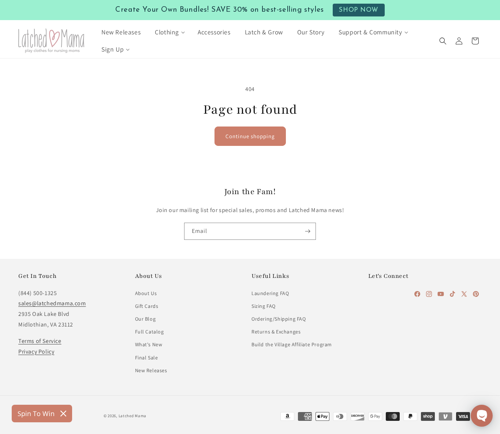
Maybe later (250, 284)
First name (165, 208)
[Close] (351, 73)
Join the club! (250, 255)
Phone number (171, 163)
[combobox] (169, 181)
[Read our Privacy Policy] (343, 322)
